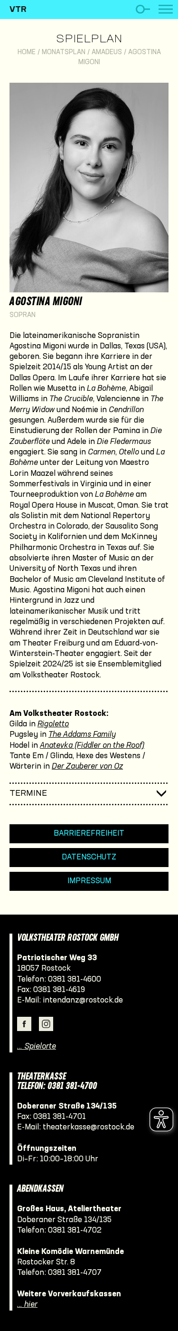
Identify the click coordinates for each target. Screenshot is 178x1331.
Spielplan (89, 39)
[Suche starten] (142, 9)
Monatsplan (63, 52)
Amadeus (107, 52)
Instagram (46, 1024)
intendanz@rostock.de (83, 1000)
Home (27, 52)
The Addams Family (82, 735)
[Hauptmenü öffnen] (166, 9)
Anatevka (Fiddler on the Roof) (92, 746)
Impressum (89, 881)
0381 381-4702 (75, 1230)
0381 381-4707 (75, 1273)
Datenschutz (89, 857)
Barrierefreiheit (89, 833)
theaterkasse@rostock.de (88, 1127)
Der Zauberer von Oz (87, 766)
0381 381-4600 (74, 979)
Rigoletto (53, 724)
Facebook (24, 1024)
